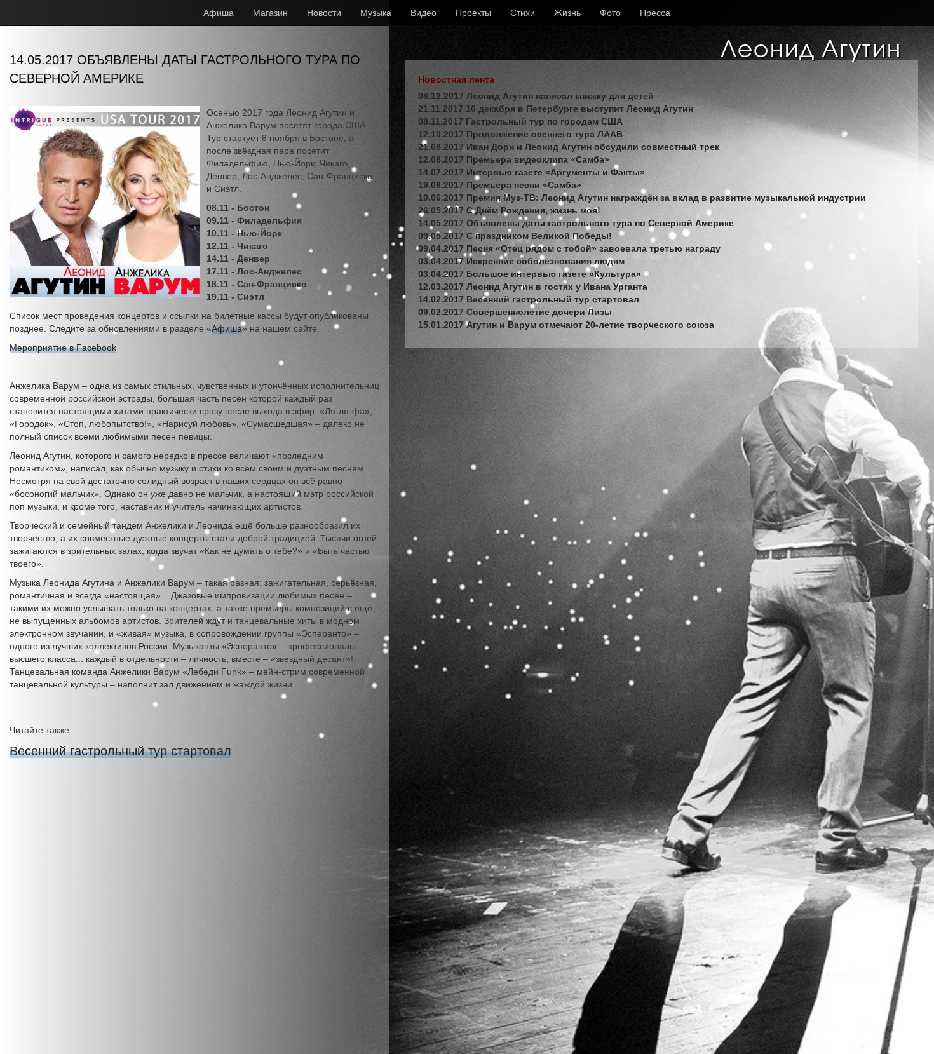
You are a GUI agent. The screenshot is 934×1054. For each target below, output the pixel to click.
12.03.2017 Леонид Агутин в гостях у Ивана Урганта (532, 286)
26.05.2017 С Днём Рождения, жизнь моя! (509, 210)
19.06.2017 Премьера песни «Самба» (499, 185)
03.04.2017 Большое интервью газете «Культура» (529, 274)
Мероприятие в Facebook (63, 347)
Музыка (375, 13)
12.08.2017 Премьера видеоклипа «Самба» (513, 159)
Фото (610, 13)
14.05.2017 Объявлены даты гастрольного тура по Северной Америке (576, 223)
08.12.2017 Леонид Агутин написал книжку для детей (536, 96)
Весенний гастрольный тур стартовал (120, 751)
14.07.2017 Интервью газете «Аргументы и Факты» (531, 172)
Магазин (270, 13)
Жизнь (567, 13)
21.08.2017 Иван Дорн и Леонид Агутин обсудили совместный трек (568, 147)
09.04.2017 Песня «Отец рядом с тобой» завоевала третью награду (569, 248)
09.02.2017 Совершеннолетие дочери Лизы (515, 312)
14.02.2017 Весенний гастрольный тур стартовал (528, 299)
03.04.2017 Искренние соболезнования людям (521, 261)
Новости (324, 13)
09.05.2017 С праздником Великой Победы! (515, 236)
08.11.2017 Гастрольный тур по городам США (520, 121)
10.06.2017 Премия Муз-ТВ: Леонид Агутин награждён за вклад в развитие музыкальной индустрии (642, 198)
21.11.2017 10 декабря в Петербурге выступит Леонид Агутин (555, 109)
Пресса (655, 13)
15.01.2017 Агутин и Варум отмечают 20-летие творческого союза (566, 325)
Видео (423, 13)
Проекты (473, 13)
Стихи (522, 13)
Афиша (218, 13)
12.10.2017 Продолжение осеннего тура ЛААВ (520, 134)
